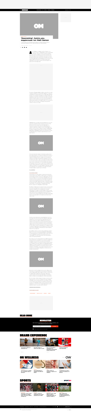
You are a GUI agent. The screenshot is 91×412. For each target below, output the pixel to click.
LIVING (60, 369)
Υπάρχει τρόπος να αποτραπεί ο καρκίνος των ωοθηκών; (52, 371)
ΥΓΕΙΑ (47, 369)
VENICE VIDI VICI (23, 36)
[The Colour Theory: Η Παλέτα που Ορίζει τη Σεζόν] (39, 342)
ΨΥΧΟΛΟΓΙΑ (23, 369)
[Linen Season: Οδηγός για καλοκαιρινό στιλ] (26, 342)
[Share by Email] (26, 47)
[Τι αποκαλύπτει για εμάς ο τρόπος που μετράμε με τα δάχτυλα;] (64, 364)
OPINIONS (35, 392)
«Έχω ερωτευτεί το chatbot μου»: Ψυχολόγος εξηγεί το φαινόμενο (26, 371)
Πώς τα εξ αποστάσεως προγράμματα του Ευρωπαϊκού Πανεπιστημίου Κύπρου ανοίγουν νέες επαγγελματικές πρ (52, 349)
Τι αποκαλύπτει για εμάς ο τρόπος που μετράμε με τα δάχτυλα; (64, 371)
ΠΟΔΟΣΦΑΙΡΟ (23, 392)
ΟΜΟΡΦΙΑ (35, 369)
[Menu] (20, 10)
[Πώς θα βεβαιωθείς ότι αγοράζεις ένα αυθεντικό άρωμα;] (39, 364)
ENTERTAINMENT (32, 293)
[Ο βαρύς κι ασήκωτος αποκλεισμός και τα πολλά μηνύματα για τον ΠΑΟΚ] (39, 387)
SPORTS (25, 380)
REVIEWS (45, 293)
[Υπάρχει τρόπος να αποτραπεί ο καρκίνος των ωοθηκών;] (52, 364)
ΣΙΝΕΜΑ (49, 293)
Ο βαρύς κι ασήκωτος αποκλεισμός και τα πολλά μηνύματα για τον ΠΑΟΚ (39, 394)
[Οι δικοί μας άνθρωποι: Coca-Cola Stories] (64, 342)
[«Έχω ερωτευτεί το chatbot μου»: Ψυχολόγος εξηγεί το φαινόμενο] (26, 364)
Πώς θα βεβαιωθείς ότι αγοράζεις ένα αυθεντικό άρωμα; (38, 371)
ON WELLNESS (29, 357)
